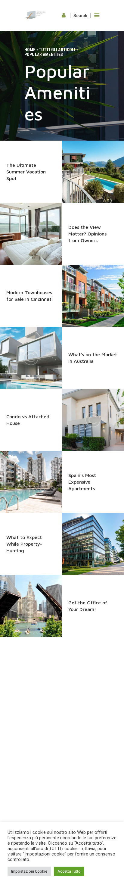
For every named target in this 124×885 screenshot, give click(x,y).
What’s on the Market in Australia (92, 358)
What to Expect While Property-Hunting (24, 543)
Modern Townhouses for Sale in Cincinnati (29, 296)
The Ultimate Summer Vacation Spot (26, 171)
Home (30, 49)
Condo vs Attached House (27, 420)
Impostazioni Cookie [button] (29, 871)
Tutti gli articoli (57, 49)
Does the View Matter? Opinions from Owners (87, 233)
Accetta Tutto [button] (69, 871)
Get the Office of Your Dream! (87, 606)
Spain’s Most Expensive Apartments (82, 481)
